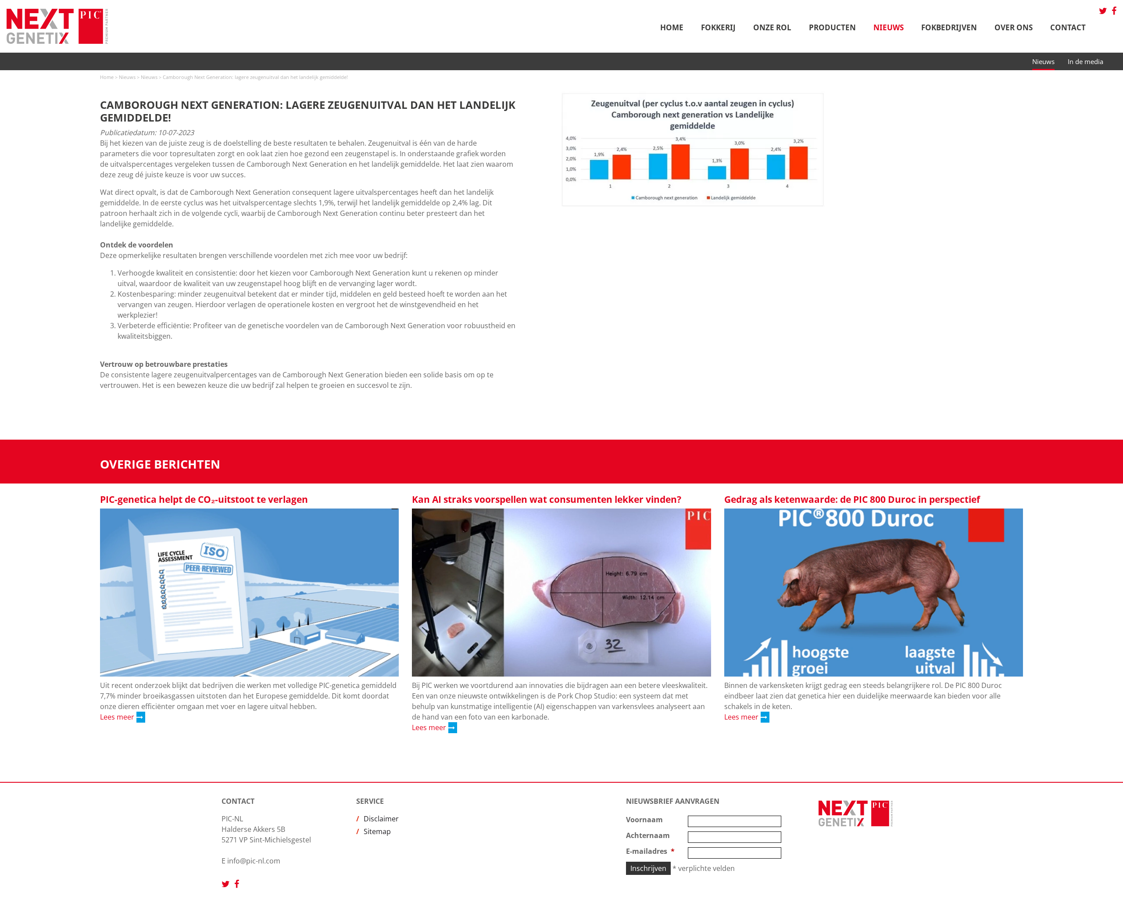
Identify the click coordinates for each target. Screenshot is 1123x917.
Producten (832, 27)
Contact (1068, 27)
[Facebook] (1114, 11)
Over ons (1013, 27)
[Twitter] (1103, 11)
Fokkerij (718, 27)
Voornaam (644, 819)
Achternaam (648, 835)
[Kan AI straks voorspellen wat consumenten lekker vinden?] (561, 593)
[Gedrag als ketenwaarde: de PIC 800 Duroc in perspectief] (873, 593)
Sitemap (377, 831)
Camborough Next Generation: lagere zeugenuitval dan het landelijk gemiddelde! (255, 77)
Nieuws (888, 27)
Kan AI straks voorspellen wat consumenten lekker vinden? (546, 499)
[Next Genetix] (62, 26)
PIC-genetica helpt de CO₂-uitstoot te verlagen (204, 499)
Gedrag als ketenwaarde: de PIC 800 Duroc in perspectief (852, 499)
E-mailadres (646, 851)
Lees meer (117, 717)
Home (671, 27)
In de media (1085, 61)
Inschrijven (648, 868)
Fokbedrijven (949, 27)
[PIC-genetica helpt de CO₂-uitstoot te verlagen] (249, 593)
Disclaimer (381, 819)
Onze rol (772, 27)
